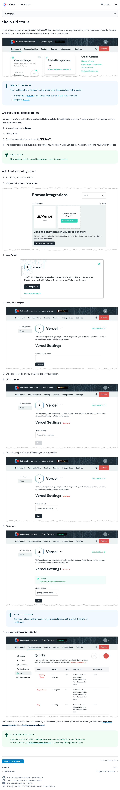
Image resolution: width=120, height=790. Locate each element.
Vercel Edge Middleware (33, 725)
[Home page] (9, 4)
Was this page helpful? (12, 761)
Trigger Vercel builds (107, 771)
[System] (115, 4)
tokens (28, 128)
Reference (8, 771)
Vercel (30, 95)
